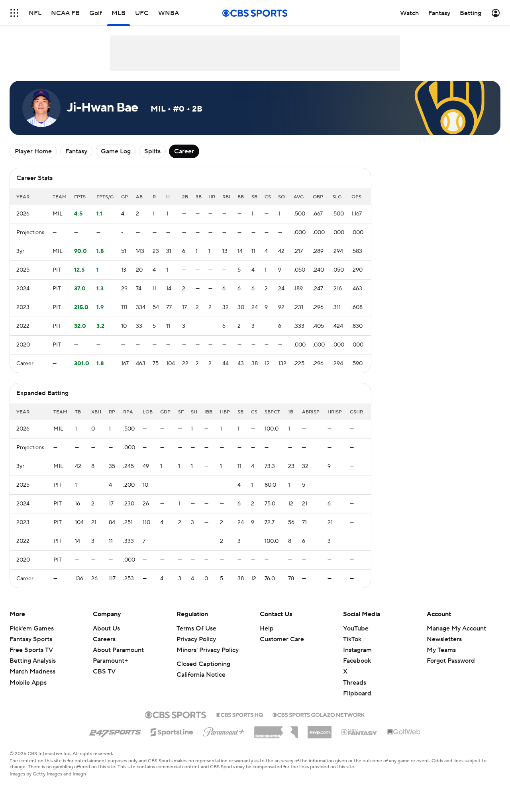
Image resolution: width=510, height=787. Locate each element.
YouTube (356, 628)
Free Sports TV (31, 650)
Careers (104, 639)
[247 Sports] (115, 731)
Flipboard (357, 693)
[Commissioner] (276, 729)
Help (267, 628)
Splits (152, 151)
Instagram (357, 650)
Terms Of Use (196, 628)
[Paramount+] (224, 730)
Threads (354, 683)
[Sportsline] (172, 731)
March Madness (32, 671)
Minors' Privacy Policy (208, 650)
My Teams (441, 650)
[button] (14, 13)
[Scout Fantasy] (359, 732)
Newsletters (444, 639)
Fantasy (76, 151)
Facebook (357, 661)
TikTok (352, 639)
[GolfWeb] (404, 732)
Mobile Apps (28, 683)
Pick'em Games (32, 628)
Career (184, 151)
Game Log (116, 151)
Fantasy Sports (31, 639)
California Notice (201, 675)
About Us (106, 628)
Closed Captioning (203, 664)
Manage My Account (456, 628)
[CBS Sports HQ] (239, 714)
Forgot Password (451, 661)
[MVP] (320, 729)
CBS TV (104, 671)
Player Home (33, 151)
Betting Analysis (33, 661)
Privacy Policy (196, 639)
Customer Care (282, 639)
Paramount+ (110, 661)
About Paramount (118, 650)
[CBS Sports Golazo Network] (319, 714)
